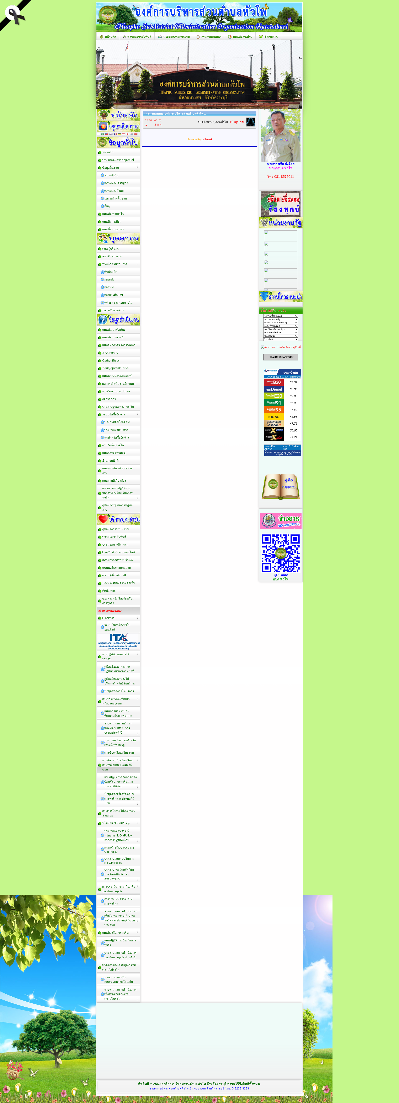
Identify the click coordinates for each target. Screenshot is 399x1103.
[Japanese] (127, 134)
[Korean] (131, 134)
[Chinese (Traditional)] (106, 134)
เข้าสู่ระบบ (237, 122)
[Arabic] (102, 134)
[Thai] (98, 134)
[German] (119, 134)
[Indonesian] (123, 134)
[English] (111, 134)
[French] (115, 134)
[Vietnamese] (136, 134)
